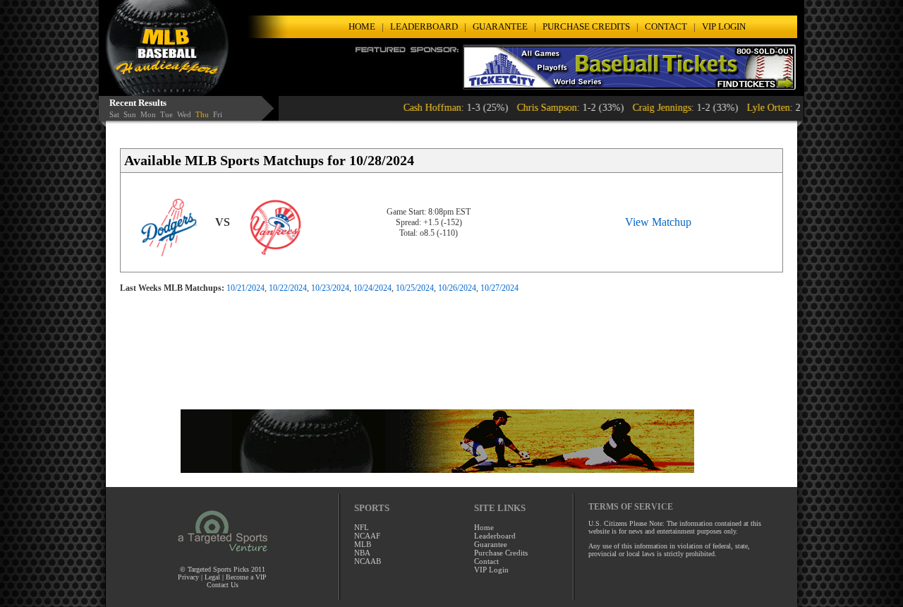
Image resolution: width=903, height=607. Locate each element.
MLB (362, 544)
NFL (361, 527)
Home (484, 527)
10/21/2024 (245, 288)
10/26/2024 (457, 288)
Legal (212, 577)
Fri (217, 114)
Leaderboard (495, 535)
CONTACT (666, 26)
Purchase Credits (501, 552)
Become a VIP (246, 577)
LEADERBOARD (424, 26)
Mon (148, 114)
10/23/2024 (330, 288)
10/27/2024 (499, 288)
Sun (129, 114)
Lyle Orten (751, 107)
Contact (486, 561)
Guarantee (490, 544)
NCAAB (367, 561)
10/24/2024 (372, 288)
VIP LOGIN (724, 26)
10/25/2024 (415, 288)
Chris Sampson (530, 107)
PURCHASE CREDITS (586, 26)
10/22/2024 (288, 288)
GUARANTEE (500, 26)
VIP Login (491, 569)
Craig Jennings (645, 107)
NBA (362, 552)
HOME (362, 26)
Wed (184, 114)
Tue (166, 114)
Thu (202, 114)
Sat (114, 114)
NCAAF (367, 535)
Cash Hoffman (415, 107)
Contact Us (222, 585)
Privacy (189, 577)
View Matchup (658, 222)
